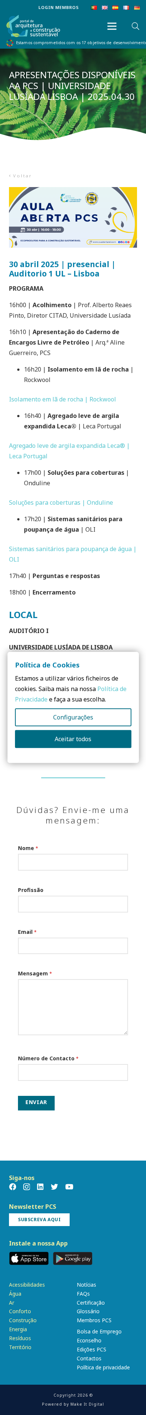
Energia (18, 1329)
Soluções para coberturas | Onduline (61, 502)
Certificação (91, 1302)
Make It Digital (87, 1404)
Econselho (89, 1340)
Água (15, 1293)
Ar (11, 1302)
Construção (23, 1320)
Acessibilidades (27, 1284)
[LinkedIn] (40, 1186)
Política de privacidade (103, 1367)
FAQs (83, 1293)
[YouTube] (69, 1186)
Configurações (73, 717)
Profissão (30, 889)
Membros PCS (94, 1320)
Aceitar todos (73, 739)
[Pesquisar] (135, 26)
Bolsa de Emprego (99, 1331)
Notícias (86, 1284)
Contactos (89, 1358)
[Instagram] (26, 1187)
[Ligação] (33, 26)
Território (20, 1347)
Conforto (20, 1311)
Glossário (88, 1311)
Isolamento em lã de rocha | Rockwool (62, 399)
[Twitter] (54, 1186)
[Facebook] (12, 1186)
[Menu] (112, 26)
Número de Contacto (48, 1058)
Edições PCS (91, 1349)
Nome (28, 848)
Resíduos (20, 1338)
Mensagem (35, 973)
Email (27, 931)
